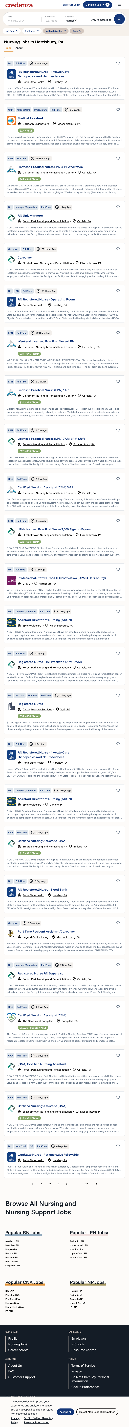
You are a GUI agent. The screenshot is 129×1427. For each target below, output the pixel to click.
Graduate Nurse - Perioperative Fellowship (48, 1155)
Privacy (76, 1371)
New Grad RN (12, 1245)
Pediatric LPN (77, 1241)
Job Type (12, 31)
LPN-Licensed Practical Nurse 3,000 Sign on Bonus (54, 529)
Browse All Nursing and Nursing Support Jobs (40, 1207)
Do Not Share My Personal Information (90, 1379)
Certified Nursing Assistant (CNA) (42, 841)
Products (77, 1344)
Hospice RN (11, 1249)
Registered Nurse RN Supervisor (41, 973)
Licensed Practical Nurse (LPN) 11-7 (43, 390)
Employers (79, 1338)
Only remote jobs (101, 19)
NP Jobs (95, 1282)
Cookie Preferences (85, 1387)
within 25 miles (56, 31)
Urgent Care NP (77, 1303)
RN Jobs (31, 1232)
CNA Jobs (33, 1282)
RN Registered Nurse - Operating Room (46, 299)
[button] (64, 78)
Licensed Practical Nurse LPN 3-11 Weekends (50, 167)
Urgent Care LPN (78, 1253)
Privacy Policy (15, 1420)
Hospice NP (76, 1291)
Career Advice (18, 1350)
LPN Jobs (97, 1232)
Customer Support (21, 1377)
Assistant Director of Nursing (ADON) (45, 620)
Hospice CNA (12, 1303)
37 (86, 1184)
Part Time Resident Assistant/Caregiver (46, 931)
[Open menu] (119, 5)
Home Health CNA (14, 1307)
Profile (12, 1338)
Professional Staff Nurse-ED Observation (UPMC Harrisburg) (62, 578)
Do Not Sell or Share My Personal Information (38, 1420)
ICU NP (73, 1307)
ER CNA (9, 1311)
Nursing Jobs (17, 1344)
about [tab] (19, 48)
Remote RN (11, 1253)
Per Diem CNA (12, 1299)
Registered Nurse (30, 704)
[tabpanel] (64, 622)
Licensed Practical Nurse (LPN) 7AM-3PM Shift (51, 439)
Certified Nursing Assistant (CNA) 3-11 (45, 487)
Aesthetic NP (76, 1299)
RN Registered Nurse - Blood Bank (42, 889)
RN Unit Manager (30, 215)
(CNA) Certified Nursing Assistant (42, 1064)
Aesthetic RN (12, 1241)
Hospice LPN (76, 1249)
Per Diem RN (11, 1261)
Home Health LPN (79, 1245)
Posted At (32, 31)
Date (77, 31)
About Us (15, 1366)
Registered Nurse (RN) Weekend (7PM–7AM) (50, 662)
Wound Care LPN (78, 1257)
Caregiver (25, 257)
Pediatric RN (11, 1257)
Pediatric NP (76, 1295)
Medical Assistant (30, 118)
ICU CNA (9, 1291)
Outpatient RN (12, 1265)
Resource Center (83, 1350)
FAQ (11, 1371)
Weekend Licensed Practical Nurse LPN (46, 341)
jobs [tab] (8, 48)
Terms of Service (83, 1366)
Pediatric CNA (12, 1295)
